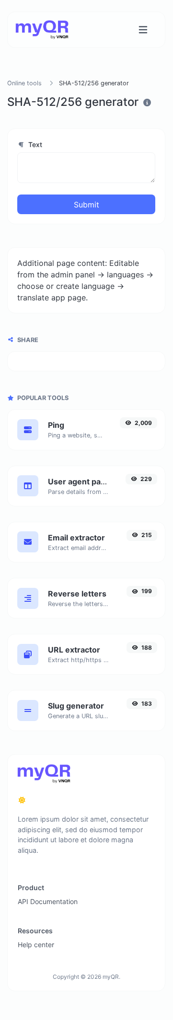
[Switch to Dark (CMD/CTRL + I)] (22, 800)
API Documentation (48, 901)
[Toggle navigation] (143, 30)
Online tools (24, 83)
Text (34, 144)
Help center (36, 944)
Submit (86, 204)
